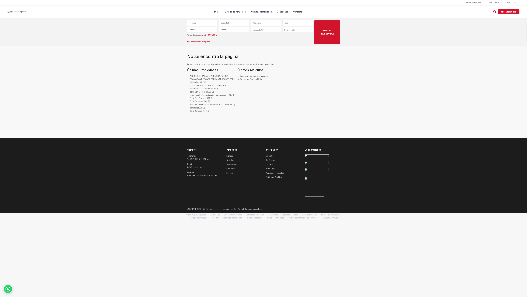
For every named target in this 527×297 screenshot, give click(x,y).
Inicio (217, 12)
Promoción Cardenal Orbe (251, 79)
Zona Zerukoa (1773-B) (200, 111)
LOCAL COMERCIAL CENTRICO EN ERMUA (208, 85)
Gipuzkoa (230, 160)
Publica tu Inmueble (509, 12)
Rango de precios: (194, 35)
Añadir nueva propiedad (196, 215)
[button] (8, 289)
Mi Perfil (215, 218)
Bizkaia (229, 156)
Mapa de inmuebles (199, 218)
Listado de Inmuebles (235, 12)
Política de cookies (254, 218)
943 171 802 (512, 3)
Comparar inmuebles (255, 215)
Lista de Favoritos (309, 215)
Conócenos (282, 12)
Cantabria (230, 169)
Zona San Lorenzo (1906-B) (202, 92)
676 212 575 (494, 3)
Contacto (297, 12)
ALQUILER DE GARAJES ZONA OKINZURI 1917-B (210, 76)
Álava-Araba (231, 164)
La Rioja (229, 173)
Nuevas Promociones (261, 12)
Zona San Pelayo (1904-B (201, 98)
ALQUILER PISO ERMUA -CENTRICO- (205, 89)
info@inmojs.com (474, 3)
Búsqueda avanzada (233, 215)
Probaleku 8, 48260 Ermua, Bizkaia (202, 175)
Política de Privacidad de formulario (303, 218)
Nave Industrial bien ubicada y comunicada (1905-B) (212, 95)
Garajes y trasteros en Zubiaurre (254, 76)
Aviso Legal (215, 215)
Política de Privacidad (275, 218)
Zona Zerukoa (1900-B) (200, 101)
